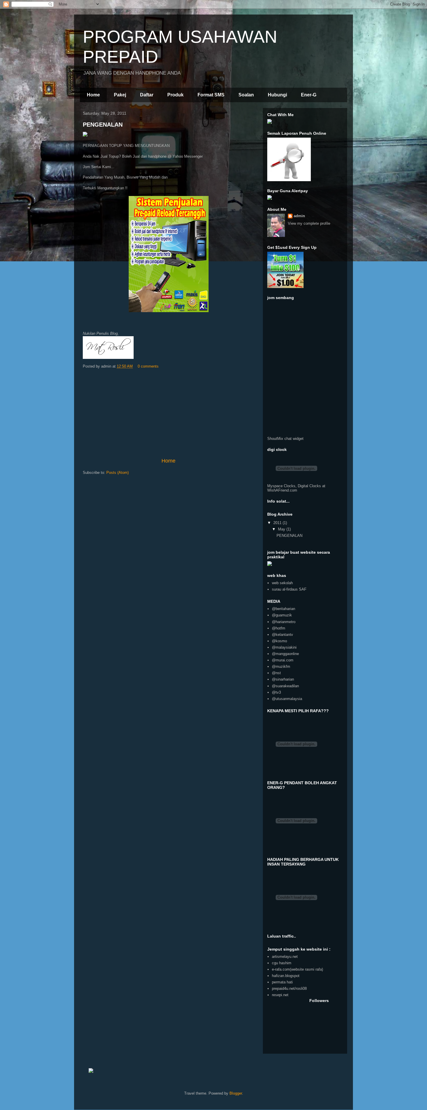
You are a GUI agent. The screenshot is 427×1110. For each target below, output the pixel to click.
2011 (278, 523)
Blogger (235, 1093)
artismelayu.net (285, 956)
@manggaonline (285, 654)
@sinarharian (283, 679)
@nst (276, 673)
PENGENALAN (103, 124)
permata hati (282, 982)
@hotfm (278, 628)
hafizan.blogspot (285, 976)
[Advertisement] (168, 413)
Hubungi (277, 94)
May (282, 529)
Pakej (120, 94)
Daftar (146, 94)
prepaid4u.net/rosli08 (289, 988)
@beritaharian (283, 609)
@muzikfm (281, 666)
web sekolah (282, 583)
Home (93, 94)
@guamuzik (282, 615)
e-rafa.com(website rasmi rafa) (297, 969)
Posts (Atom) (117, 472)
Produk (175, 94)
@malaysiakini (284, 647)
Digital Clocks (309, 486)
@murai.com (282, 660)
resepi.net (280, 995)
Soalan (246, 94)
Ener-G (308, 94)
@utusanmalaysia (287, 699)
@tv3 (276, 692)
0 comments (148, 366)
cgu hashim (281, 963)
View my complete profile (309, 223)
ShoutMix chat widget (285, 438)
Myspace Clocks (281, 486)
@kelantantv (282, 634)
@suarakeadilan (285, 686)
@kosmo (279, 641)
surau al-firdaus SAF (289, 589)
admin (299, 216)
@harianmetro (283, 622)
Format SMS (211, 94)
